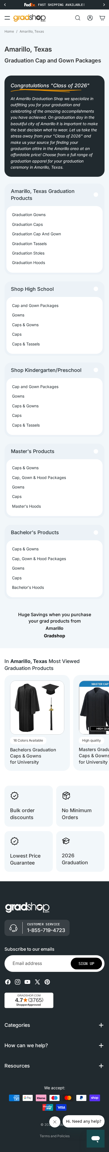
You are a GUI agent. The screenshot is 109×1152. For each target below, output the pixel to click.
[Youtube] (27, 981)
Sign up (86, 963)
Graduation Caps (27, 224)
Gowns (18, 315)
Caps (17, 334)
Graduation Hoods (28, 262)
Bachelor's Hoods (28, 587)
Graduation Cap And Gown (36, 233)
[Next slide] (99, 723)
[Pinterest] (47, 981)
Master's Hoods (26, 506)
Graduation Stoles (28, 253)
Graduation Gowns (29, 214)
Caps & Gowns (25, 324)
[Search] (78, 18)
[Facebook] (7, 981)
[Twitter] (37, 981)
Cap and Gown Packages (35, 305)
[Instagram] (17, 981)
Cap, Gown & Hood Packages (39, 477)
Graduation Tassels (29, 243)
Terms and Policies (55, 1136)
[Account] (90, 18)
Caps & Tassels (26, 344)
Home (9, 31)
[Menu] (7, 18)
